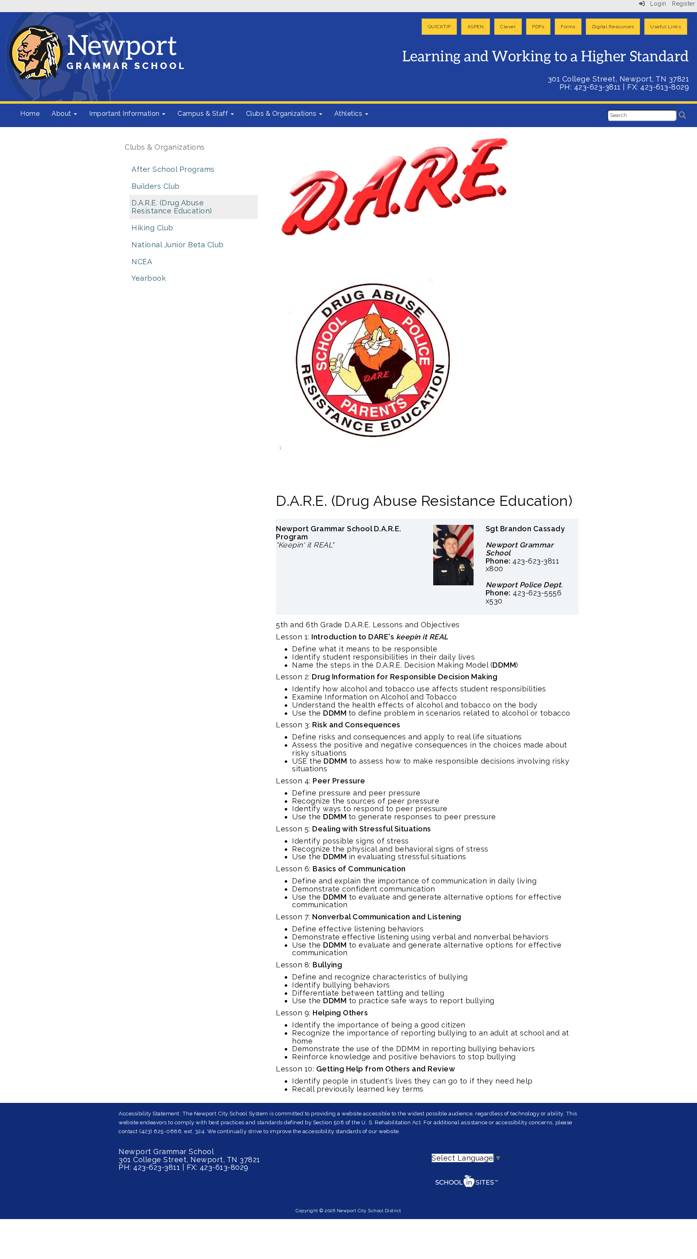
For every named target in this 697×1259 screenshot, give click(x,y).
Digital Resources (613, 26)
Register (683, 3)
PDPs (538, 26)
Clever (507, 26)
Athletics (349, 113)
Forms (568, 26)
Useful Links (665, 26)
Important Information (125, 113)
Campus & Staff (203, 113)
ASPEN (475, 26)
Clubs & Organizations (282, 113)
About (62, 113)
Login (655, 3)
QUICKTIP (439, 26)
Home (30, 113)
